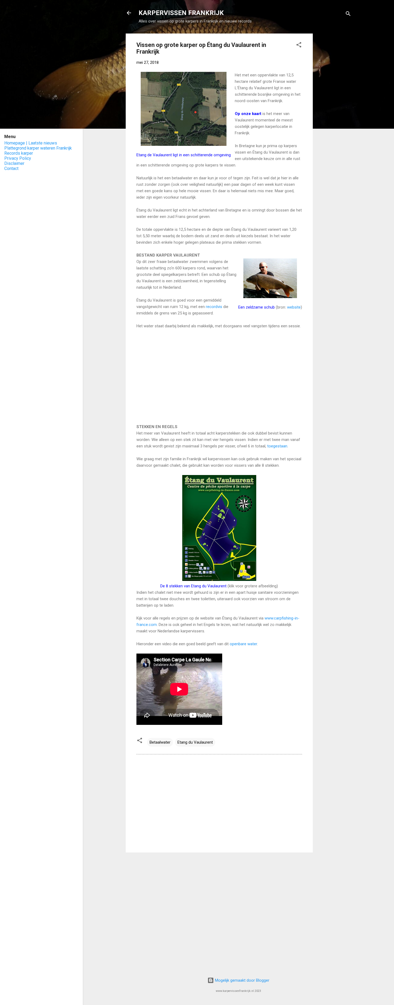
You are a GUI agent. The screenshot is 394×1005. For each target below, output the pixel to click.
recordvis (214, 306)
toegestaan (277, 446)
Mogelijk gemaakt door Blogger (241, 980)
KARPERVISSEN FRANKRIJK (181, 13)
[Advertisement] (334, 114)
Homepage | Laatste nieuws (30, 143)
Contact (11, 168)
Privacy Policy (17, 158)
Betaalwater (160, 742)
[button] (299, 46)
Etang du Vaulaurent (195, 742)
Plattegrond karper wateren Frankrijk (38, 148)
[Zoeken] (348, 14)
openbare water (243, 643)
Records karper (18, 153)
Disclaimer (14, 163)
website (294, 307)
